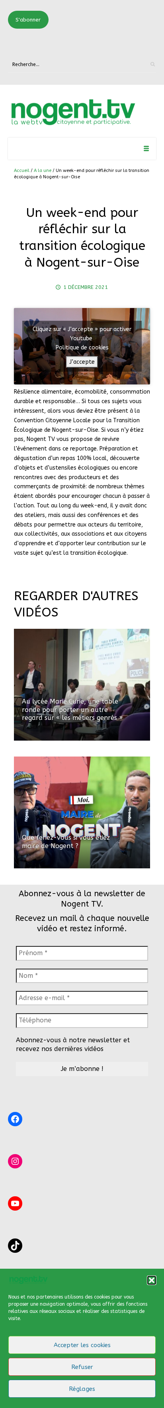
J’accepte (82, 362)
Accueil (21, 170)
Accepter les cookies (82, 1345)
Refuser (82, 1367)
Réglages (82, 1388)
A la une (42, 170)
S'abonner (28, 20)
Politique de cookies (82, 347)
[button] (152, 1280)
